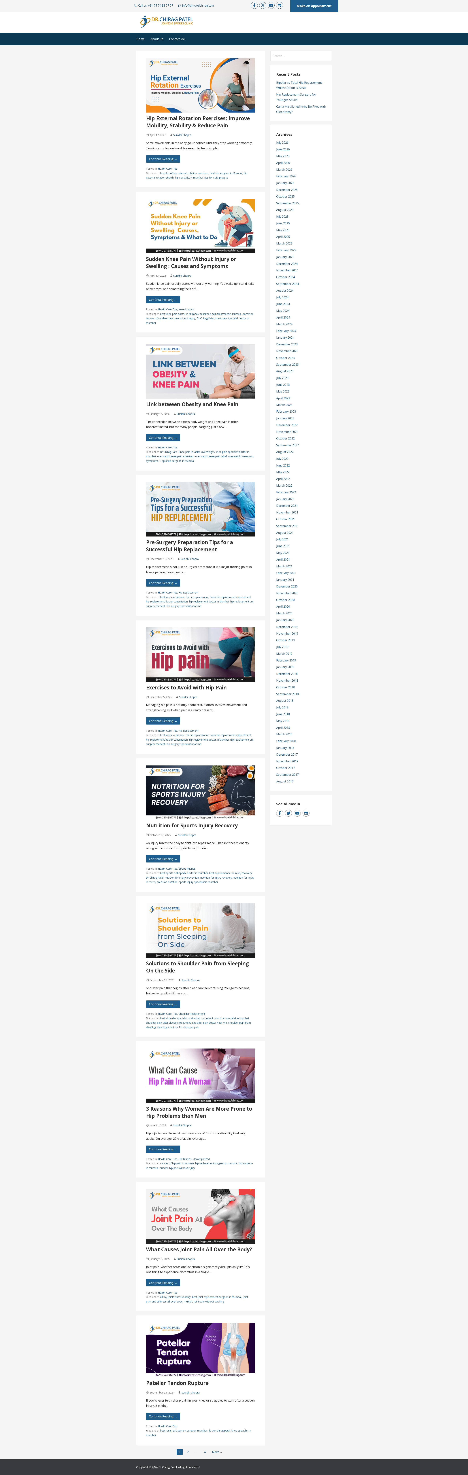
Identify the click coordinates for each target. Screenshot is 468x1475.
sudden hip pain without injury (177, 1168)
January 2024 (285, 337)
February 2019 (286, 660)
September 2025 (287, 203)
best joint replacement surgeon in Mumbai (216, 1297)
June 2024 (283, 304)
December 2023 (287, 344)
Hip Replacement (188, 592)
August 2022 (284, 452)
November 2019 (287, 634)
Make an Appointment (314, 6)
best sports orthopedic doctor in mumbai (184, 873)
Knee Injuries (186, 309)
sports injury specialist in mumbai (198, 882)
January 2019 (285, 667)
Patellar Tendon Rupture (177, 1382)
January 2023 (285, 418)
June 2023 (283, 385)
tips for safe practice (216, 177)
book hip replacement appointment (230, 597)
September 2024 (287, 284)
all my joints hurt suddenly (175, 1297)
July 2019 (282, 647)
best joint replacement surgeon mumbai (183, 1430)
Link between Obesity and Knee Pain (192, 404)
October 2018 (285, 687)
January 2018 (285, 748)
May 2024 (282, 311)
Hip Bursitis (185, 1159)
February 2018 (286, 741)
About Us (156, 39)
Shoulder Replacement (192, 1013)
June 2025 (283, 223)
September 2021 (287, 526)
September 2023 (287, 365)
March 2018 (284, 734)
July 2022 (282, 459)
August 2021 (284, 533)
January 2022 (285, 499)
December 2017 (287, 754)
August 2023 (284, 371)
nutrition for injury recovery (216, 877)
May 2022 (282, 472)
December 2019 (287, 627)
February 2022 (286, 492)
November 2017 (287, 761)
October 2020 (285, 600)
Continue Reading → (163, 159)
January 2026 (285, 183)
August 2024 (284, 291)
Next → (217, 1452)
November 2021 (287, 512)
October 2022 (285, 438)
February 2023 (286, 411)
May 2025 (282, 230)
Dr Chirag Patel (205, 318)
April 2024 (283, 317)
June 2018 (283, 714)
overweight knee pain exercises (175, 456)
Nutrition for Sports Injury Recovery (192, 825)
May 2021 (282, 553)
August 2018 (284, 701)
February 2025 (286, 250)
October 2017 (285, 768)
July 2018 (282, 707)
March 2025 (284, 243)
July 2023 (282, 378)
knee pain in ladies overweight (196, 452)
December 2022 (287, 425)
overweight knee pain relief (211, 456)
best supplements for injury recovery (230, 873)
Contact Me (177, 39)
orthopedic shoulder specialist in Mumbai (225, 1018)
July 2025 (282, 217)
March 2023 (284, 405)
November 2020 (287, 593)
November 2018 (287, 680)
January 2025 (285, 257)
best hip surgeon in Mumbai (226, 173)
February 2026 (286, 176)
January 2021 (285, 580)
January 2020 (285, 620)
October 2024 (285, 277)
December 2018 (287, 674)
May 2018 (282, 721)
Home (140, 39)
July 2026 (282, 143)
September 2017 (287, 775)
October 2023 (285, 358)
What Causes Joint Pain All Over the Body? (199, 1249)
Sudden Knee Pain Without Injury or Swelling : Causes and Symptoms (191, 262)
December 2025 (287, 190)
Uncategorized (201, 1159)
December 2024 (287, 264)
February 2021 (286, 573)
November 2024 (287, 270)
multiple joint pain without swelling (204, 1301)
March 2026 (284, 170)
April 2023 (283, 398)
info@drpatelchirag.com (198, 5)
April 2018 (283, 728)
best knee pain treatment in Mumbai (220, 314)
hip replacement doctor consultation (167, 601)
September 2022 (287, 445)
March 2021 (284, 566)
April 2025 (283, 237)
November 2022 (287, 432)
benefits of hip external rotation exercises (184, 173)
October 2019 (285, 640)
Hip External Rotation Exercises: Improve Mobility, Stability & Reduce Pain (198, 122)
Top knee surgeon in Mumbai (177, 460)
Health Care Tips (167, 168)
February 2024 (286, 331)
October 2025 (285, 196)
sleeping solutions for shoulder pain (178, 1027)
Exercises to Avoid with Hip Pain (186, 687)
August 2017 (284, 781)
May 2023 (282, 391)
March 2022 (284, 486)
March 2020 (284, 613)
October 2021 (285, 519)
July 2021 (282, 539)
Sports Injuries (187, 868)
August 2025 (284, 210)
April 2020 (283, 606)
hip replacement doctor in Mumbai (209, 601)
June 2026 (283, 149)
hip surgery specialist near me (184, 606)
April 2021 (283, 560)
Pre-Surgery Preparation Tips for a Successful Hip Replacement (189, 546)
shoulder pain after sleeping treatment (168, 1022)
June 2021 (283, 546)
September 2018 (287, 694)
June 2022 (283, 465)
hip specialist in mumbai (189, 177)
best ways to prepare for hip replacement (184, 597)
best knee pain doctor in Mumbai (179, 314)
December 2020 (287, 586)
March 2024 (284, 324)
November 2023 (287, 351)
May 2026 (282, 156)
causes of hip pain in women (177, 1163)
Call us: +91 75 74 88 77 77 (155, 5)
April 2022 (283, 479)
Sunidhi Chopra (182, 135)
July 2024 (282, 297)
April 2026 (283, 163)
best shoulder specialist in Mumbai (180, 1018)
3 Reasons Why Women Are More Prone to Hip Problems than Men (199, 1112)
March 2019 (284, 654)
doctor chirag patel (219, 1430)
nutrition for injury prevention (182, 877)
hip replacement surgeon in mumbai (216, 1163)
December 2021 (287, 506)
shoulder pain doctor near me (209, 1022)
